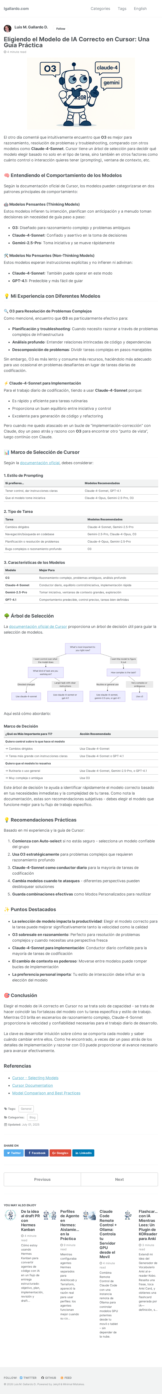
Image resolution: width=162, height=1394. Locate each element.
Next (119, 1179)
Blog (32, 1117)
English (140, 8)
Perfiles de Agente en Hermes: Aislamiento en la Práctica (71, 1225)
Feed (68, 1377)
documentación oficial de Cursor (38, 626)
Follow (60, 28)
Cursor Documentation (32, 1085)
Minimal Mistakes (73, 1384)
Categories (100, 8)
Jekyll (56, 1384)
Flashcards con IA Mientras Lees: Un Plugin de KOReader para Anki (149, 1225)
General (26, 1108)
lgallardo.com (16, 8)
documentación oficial (39, 463)
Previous (42, 1179)
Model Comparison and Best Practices (46, 1093)
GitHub (50, 1377)
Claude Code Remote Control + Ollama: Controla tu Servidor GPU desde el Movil (108, 1234)
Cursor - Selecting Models (35, 1078)
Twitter (29, 1377)
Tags (122, 8)
